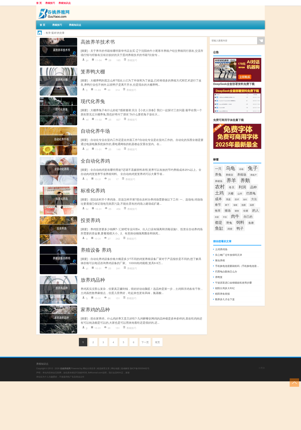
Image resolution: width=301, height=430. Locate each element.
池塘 (243, 204)
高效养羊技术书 (98, 41)
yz (87, 268)
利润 (242, 186)
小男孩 (261, 367)
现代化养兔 (93, 100)
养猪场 (218, 181)
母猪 (235, 205)
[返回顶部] (294, 382)
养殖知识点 (65, 3)
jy (87, 328)
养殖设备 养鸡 (96, 249)
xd (87, 119)
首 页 (39, 3)
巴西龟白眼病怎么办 (226, 271)
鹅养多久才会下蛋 (225, 299)
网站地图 (115, 368)
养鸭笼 (218, 277)
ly (87, 90)
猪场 (228, 210)
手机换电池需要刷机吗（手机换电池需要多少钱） (238, 266)
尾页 (157, 342)
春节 (218, 204)
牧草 (218, 210)
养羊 (231, 180)
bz (87, 209)
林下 (227, 204)
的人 (255, 210)
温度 (252, 204)
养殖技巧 (50, 3)
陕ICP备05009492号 (139, 368)
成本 (218, 198)
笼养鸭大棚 (93, 71)
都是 (218, 222)
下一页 (145, 342)
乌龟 (230, 168)
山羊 (240, 193)
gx (87, 60)
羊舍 (225, 216)
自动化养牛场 (95, 130)
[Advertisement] (104, 405)
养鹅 (245, 180)
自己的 (248, 216)
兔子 (253, 167)
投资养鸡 (90, 219)
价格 (241, 168)
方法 (254, 199)
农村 (220, 186)
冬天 (231, 187)
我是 (228, 199)
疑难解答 (125, 368)
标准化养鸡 (93, 190)
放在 (245, 199)
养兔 (218, 174)
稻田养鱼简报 (222, 293)
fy (87, 298)
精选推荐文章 (103, 368)
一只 (218, 168)
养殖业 (229, 174)
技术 (237, 199)
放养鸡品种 (93, 279)
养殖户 (253, 174)
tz (87, 238)
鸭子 (240, 228)
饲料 (240, 222)
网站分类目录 (89, 368)
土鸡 (219, 192)
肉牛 (235, 216)
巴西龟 (251, 193)
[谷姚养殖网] (54, 7)
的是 (217, 216)
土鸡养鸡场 (221, 249)
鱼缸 (219, 228)
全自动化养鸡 (95, 160)
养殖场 (241, 174)
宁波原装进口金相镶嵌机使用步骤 (233, 282)
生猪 (245, 210)
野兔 (229, 222)
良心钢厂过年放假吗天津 (228, 254)
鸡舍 (229, 228)
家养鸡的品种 (95, 309)
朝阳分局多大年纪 (225, 288)
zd (87, 149)
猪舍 (237, 210)
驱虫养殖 (220, 260)
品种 (253, 187)
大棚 (230, 193)
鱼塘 (251, 222)
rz (87, 179)
